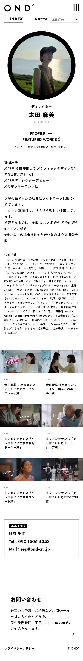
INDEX (16, 19)
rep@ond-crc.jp (35, 549)
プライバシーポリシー (19, 648)
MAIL (33, 147)
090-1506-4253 (33, 541)
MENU (76, 7)
